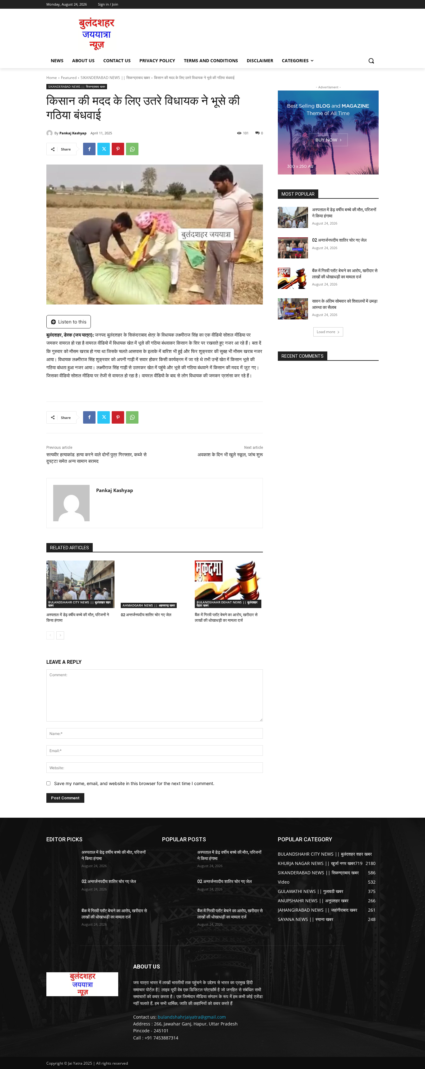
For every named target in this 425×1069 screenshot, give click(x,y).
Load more (326, 331)
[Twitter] (103, 149)
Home (51, 77)
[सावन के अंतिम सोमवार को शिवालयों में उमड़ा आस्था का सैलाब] (293, 308)
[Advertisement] (259, 33)
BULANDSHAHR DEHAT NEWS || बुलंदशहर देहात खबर (227, 603)
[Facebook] (89, 149)
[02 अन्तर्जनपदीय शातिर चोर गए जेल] (155, 584)
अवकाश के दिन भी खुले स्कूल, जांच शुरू (230, 455)
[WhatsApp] (132, 149)
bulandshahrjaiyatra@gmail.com (192, 1017)
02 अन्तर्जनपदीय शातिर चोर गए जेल (146, 614)
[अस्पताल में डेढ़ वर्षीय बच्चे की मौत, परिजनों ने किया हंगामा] (80, 584)
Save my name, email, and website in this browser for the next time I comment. (134, 783)
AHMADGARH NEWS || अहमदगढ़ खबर (149, 605)
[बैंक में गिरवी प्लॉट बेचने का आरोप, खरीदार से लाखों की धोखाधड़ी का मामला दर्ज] (229, 584)
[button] (371, 60)
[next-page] (60, 635)
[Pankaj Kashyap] (50, 133)
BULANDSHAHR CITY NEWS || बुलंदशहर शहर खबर (79, 603)
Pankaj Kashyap (72, 133)
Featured (69, 77)
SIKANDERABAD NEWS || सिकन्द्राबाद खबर (115, 77)
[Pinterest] (118, 149)
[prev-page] (50, 635)
